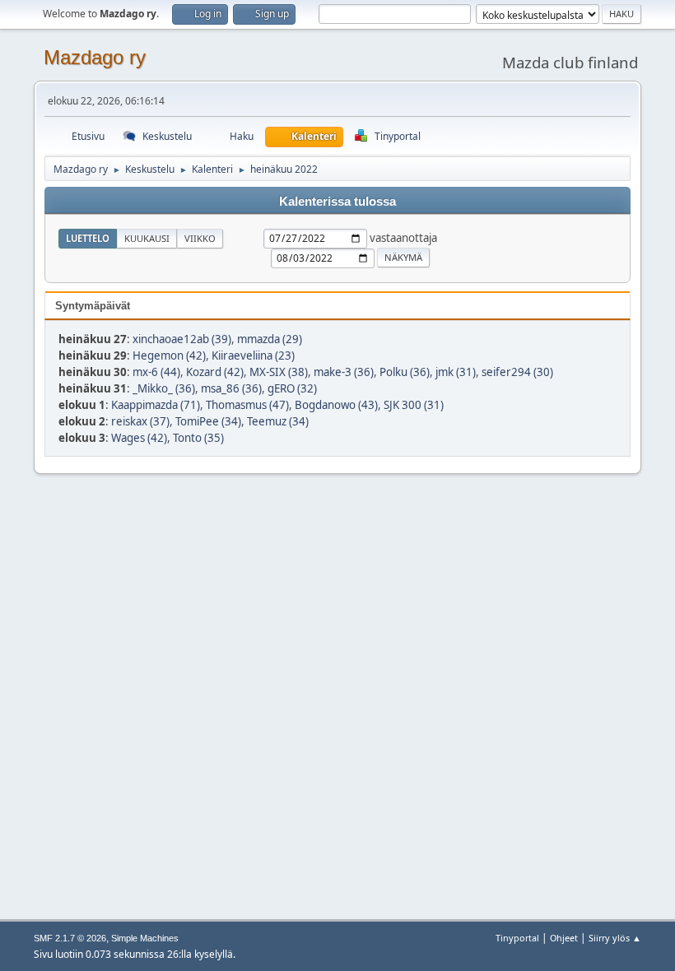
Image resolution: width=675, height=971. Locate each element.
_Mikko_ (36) (164, 388)
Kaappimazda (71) (155, 404)
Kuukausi (147, 238)
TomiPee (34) (208, 421)
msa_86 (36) (231, 388)
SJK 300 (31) (414, 404)
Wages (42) (139, 437)
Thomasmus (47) (247, 404)
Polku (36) (404, 372)
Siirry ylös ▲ (615, 938)
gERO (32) (292, 388)
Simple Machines (145, 938)
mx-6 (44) (156, 372)
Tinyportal (517, 938)
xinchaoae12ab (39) (182, 339)
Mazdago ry (95, 57)
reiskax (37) (140, 421)
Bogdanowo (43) (336, 404)
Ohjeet (564, 938)
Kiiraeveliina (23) (253, 355)
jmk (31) (455, 372)
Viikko (200, 238)
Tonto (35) (198, 437)
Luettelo (87, 238)
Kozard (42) (215, 372)
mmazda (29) (269, 339)
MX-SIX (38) (278, 372)
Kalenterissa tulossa (337, 201)
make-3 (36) (344, 372)
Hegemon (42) (169, 355)
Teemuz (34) (278, 421)
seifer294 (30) (517, 372)
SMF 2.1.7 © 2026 (70, 938)
